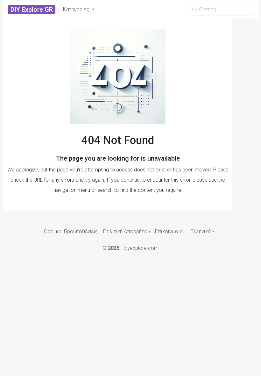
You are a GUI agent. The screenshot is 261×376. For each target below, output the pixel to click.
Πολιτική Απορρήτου (126, 231)
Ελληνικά (200, 231)
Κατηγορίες (77, 9)
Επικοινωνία (169, 231)
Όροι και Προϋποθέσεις (71, 231)
